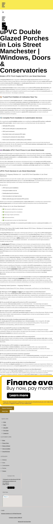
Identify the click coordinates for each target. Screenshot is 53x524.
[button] (3, 12)
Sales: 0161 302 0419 (3, 4)
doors (20, 291)
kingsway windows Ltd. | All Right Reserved (11, 513)
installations (21, 278)
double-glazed (5, 244)
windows (14, 291)
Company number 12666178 (15, 517)
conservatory (14, 268)
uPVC (18, 238)
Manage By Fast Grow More (24, 521)
